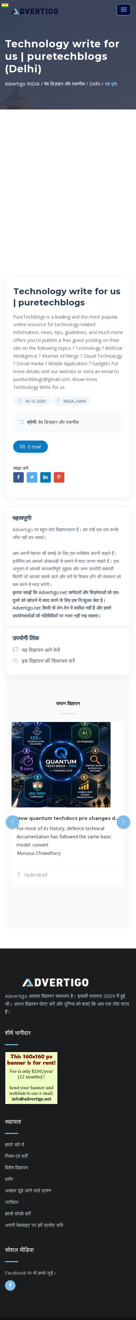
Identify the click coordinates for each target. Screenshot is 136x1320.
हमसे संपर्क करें (18, 1213)
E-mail (33, 447)
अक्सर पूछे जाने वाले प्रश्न (28, 1190)
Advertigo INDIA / (24, 84)
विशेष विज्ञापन (16, 1167)
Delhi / (96, 84)
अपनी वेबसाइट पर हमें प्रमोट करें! (34, 1225)
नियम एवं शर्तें (16, 1156)
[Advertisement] (68, 180)
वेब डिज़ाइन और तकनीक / (66, 84)
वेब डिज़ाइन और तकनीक (58, 422)
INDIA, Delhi (74, 401)
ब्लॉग (9, 1179)
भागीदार (11, 1202)
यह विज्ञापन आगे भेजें (40, 650)
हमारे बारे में (14, 1144)
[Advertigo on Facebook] (10, 1285)
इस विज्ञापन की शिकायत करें (47, 660)
